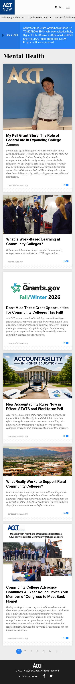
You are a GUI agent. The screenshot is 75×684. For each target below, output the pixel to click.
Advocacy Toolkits (11, 17)
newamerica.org (15, 262)
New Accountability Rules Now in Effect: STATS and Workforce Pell (34, 406)
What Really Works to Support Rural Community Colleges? (36, 483)
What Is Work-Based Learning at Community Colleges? (33, 241)
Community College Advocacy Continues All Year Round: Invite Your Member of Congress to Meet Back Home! (37, 594)
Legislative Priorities (38, 17)
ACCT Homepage (28, 676)
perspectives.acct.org (17, 185)
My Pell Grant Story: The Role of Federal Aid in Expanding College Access (33, 140)
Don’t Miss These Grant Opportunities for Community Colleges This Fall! (37, 310)
